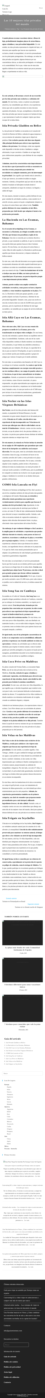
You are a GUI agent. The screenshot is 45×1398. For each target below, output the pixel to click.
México (9, 1121)
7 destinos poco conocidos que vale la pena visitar (22, 1025)
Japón (9, 1141)
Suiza (8, 1099)
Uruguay (9, 1129)
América (7, 1107)
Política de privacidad (12, 1367)
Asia (5, 1136)
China (9, 1139)
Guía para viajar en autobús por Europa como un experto (22, 1165)
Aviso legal (8, 1372)
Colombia (10, 1119)
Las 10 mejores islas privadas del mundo (32, 29)
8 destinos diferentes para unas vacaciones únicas (22, 986)
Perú (8, 1114)
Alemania (10, 1094)
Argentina (10, 1109)
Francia (9, 1092)
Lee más (37, 1176)
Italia (8, 1089)
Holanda (9, 1104)
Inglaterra (10, 1097)
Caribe (9, 1126)
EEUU (9, 1111)
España (9, 1087)
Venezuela (10, 1124)
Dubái (9, 1143)
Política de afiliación (11, 1377)
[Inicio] (2, 29)
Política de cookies (11, 1362)
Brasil (9, 1134)
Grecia (9, 1102)
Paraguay (10, 1131)
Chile (8, 1116)
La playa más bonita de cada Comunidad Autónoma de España (22, 949)
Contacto (7, 1382)
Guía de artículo (10, 1357)
